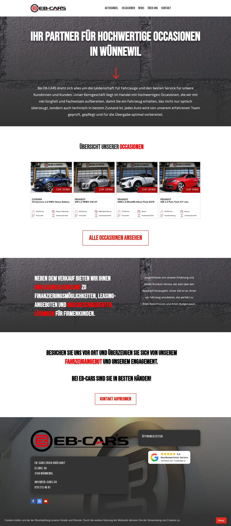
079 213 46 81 (43, 487)
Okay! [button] (221, 520)
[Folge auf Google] (39, 501)
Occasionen (128, 8)
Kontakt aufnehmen (115, 399)
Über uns (153, 8)
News (141, 8)
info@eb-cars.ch (46, 482)
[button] (181, 520)
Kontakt (166, 8)
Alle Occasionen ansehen (115, 238)
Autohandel (111, 8)
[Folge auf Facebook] (33, 501)
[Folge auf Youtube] (45, 501)
